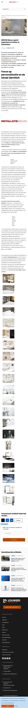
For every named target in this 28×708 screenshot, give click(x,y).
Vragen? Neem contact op (11, 607)
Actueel (3, 48)
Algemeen (4, 619)
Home (2, 15)
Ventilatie (4, 640)
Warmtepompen (6, 642)
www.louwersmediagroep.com (10, 695)
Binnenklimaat (5, 635)
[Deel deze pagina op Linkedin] (11, 520)
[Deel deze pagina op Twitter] (3, 520)
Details (16, 705)
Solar (3, 624)
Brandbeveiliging (6, 637)
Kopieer (18, 520)
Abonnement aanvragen (8, 652)
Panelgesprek (5, 622)
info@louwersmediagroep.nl (10, 673)
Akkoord (7, 706)
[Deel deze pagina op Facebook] (7, 520)
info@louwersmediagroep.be (10, 690)
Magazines (4, 649)
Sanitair (4, 632)
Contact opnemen (6, 654)
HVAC (3, 627)
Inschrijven (14, 539)
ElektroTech (5, 630)
